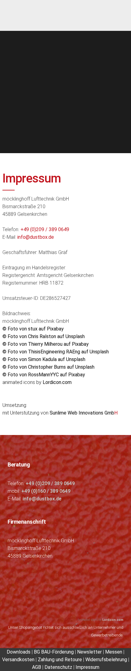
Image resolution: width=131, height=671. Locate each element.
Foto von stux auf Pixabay (33, 329)
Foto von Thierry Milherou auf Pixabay (45, 344)
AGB (36, 667)
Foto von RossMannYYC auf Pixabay (43, 375)
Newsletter (89, 652)
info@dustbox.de (35, 237)
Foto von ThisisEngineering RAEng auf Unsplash (55, 352)
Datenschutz (58, 667)
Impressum (87, 667)
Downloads (19, 652)
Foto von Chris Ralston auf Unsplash (43, 336)
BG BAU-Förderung (54, 652)
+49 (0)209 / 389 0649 (44, 229)
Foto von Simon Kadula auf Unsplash (43, 359)
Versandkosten (18, 659)
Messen (113, 652)
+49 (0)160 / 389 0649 (45, 491)
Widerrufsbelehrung (106, 659)
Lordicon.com (57, 382)
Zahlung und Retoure (60, 659)
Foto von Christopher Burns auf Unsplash (48, 367)
